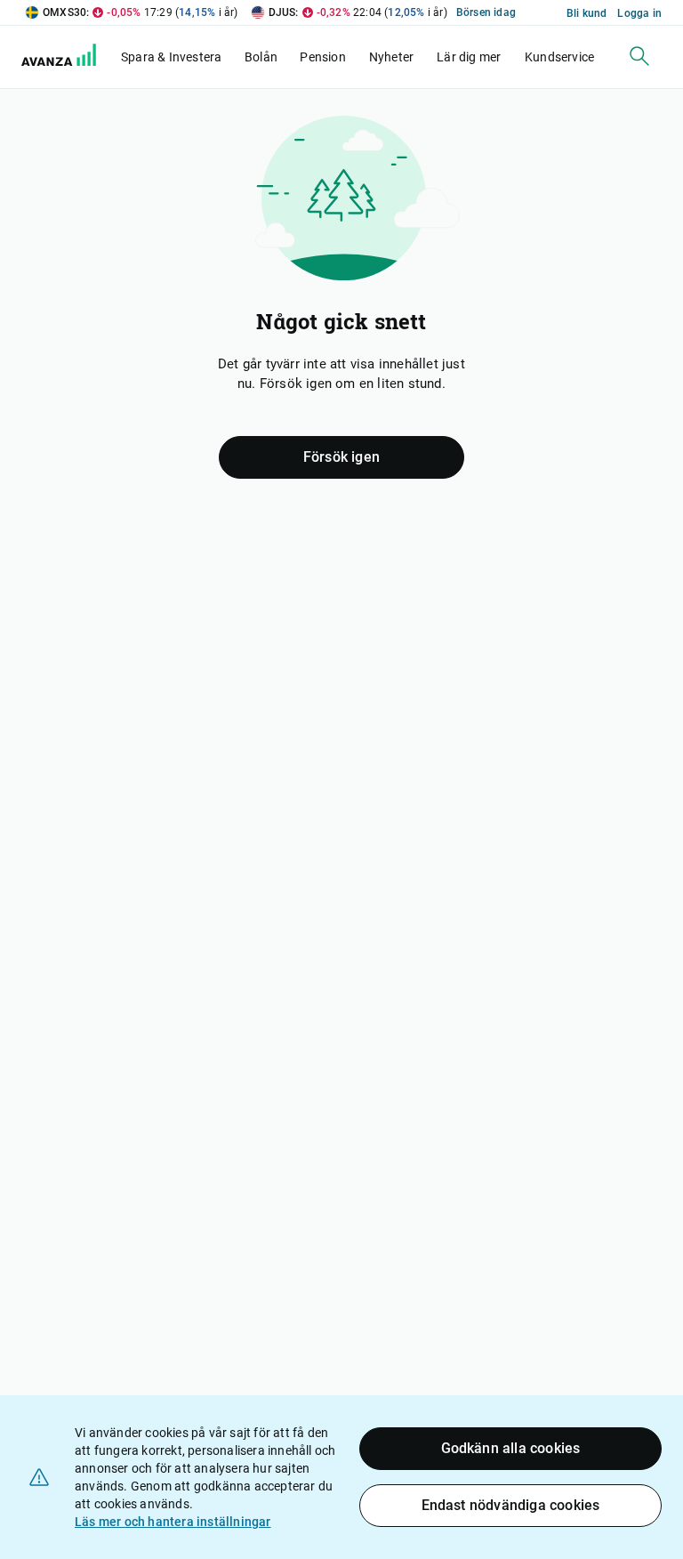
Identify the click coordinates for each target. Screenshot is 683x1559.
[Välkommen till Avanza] (69, 61)
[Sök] (639, 56)
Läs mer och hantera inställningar (173, 1522)
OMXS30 (64, 12)
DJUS (282, 12)
